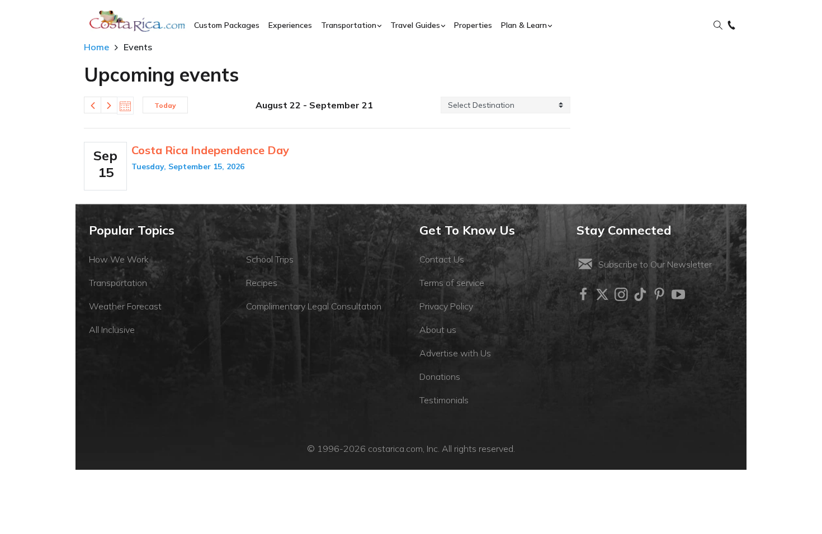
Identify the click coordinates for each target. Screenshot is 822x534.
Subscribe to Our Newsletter (655, 264)
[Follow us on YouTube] (678, 294)
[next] (109, 105)
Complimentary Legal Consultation (313, 306)
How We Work (119, 259)
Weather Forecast (125, 306)
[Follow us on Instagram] (621, 294)
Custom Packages (226, 25)
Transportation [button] (348, 25)
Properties (473, 25)
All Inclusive (112, 329)
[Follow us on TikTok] (640, 294)
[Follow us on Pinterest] (659, 294)
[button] (718, 25)
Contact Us (441, 259)
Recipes (261, 282)
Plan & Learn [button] (524, 25)
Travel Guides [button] (415, 25)
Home (96, 47)
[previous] (92, 105)
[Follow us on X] (602, 294)
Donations (439, 376)
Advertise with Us (455, 353)
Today (165, 105)
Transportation (118, 282)
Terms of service (451, 282)
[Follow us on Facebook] (583, 294)
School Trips (270, 259)
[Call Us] (731, 25)
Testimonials (444, 400)
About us (437, 329)
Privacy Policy (446, 306)
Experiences (290, 25)
